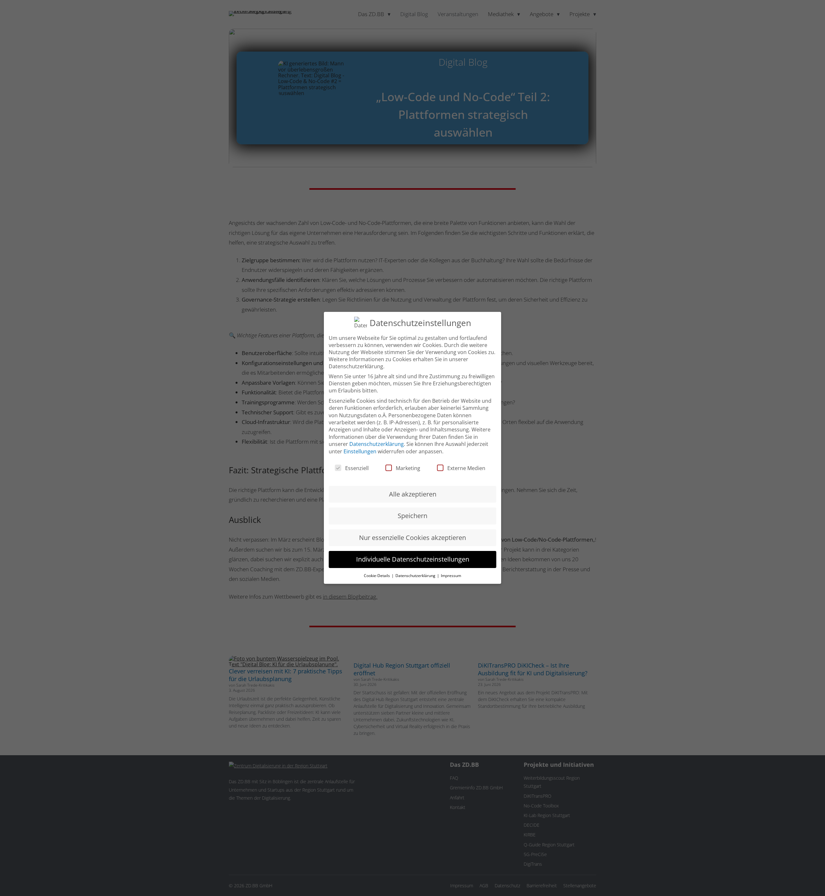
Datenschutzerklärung (376, 444)
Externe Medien (466, 468)
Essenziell (357, 468)
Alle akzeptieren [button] (412, 494)
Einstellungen (360, 451)
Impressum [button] (451, 575)
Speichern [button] (412, 516)
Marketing (408, 468)
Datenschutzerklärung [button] (415, 575)
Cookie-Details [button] (377, 575)
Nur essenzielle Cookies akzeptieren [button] (412, 537)
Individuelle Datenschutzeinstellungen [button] (412, 559)
